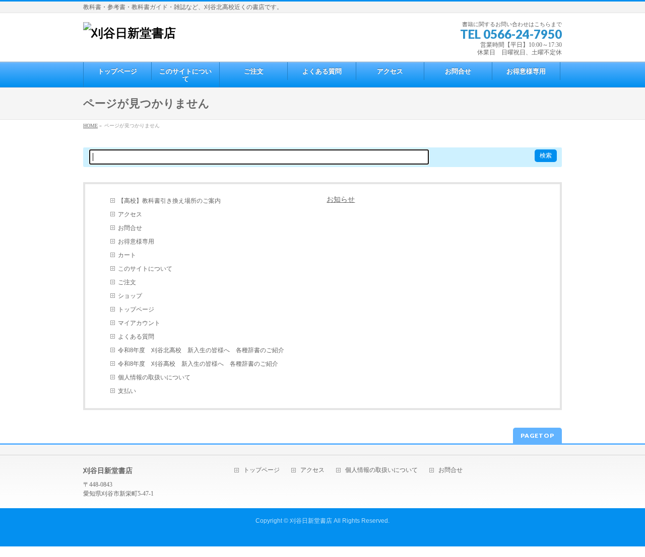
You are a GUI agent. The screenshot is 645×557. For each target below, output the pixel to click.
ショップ (130, 295)
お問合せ (130, 227)
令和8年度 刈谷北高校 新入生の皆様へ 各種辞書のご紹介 (201, 350)
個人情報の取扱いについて (154, 377)
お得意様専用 (136, 241)
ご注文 (127, 282)
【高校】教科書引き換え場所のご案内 (169, 200)
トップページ (136, 309)
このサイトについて (145, 268)
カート (127, 255)
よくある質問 (136, 336)
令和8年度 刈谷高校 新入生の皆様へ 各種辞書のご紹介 (198, 363)
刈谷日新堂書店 (311, 520)
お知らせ (341, 199)
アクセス (130, 214)
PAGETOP (537, 435)
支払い (127, 390)
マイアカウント (139, 323)
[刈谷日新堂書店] (129, 33)
